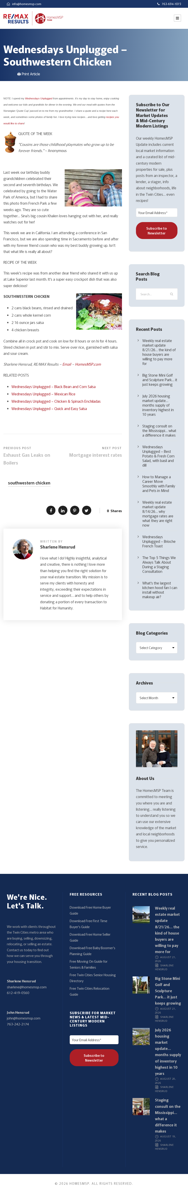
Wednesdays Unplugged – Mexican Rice (43, 394)
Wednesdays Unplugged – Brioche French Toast (159, 541)
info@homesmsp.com (26, 4)
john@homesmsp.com (23, 1018)
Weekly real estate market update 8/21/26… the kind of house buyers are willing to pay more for (159, 352)
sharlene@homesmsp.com (27, 986)
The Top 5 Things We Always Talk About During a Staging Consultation (159, 564)
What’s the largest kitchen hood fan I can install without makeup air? (159, 589)
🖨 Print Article (28, 73)
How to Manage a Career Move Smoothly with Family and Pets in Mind (158, 483)
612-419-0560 (18, 992)
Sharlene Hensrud (57, 547)
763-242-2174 (18, 1024)
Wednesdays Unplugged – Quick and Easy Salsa (49, 408)
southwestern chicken (29, 483)
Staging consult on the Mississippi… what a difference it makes (159, 430)
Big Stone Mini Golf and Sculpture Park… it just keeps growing (159, 379)
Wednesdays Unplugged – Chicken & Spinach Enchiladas (56, 401)
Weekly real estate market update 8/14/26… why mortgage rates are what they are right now (157, 513)
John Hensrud (18, 1012)
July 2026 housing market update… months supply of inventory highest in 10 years (158, 405)
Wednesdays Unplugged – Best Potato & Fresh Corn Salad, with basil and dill (158, 456)
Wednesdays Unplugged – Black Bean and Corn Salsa (53, 386)
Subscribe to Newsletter (156, 230)
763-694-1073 (171, 4)
